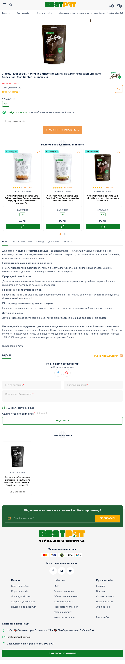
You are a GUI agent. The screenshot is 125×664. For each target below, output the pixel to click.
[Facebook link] (53, 571)
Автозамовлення (63, 601)
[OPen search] (10, 5)
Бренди (100, 591)
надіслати (62, 420)
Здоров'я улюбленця (23, 601)
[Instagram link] (62, 571)
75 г (22, 214)
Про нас (100, 586)
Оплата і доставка (64, 591)
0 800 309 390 (45, 643)
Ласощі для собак (44, 13)
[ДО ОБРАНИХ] (119, 89)
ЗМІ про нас (103, 607)
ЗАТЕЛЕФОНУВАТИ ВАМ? (62, 653)
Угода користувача (64, 617)
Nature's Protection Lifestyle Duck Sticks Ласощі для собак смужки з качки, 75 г (102, 198)
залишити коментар (106, 356)
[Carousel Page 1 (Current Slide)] (60, 234)
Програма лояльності (66, 607)
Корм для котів (19, 591)
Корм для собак (23, 13)
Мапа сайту (102, 617)
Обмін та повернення (66, 596)
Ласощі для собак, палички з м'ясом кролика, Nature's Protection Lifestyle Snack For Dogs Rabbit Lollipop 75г (17, 481)
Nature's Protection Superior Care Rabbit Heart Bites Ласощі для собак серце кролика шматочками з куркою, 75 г (22, 199)
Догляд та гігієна (20, 596)
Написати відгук (11, 92)
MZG (56, 586)
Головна (5, 13)
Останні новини (105, 596)
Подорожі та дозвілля (23, 607)
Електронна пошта (77, 385)
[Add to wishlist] (38, 151)
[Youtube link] (70, 571)
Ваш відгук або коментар (18, 394)
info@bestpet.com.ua (18, 637)
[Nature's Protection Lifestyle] (115, 76)
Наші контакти (104, 601)
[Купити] (23, 226)
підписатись (107, 518)
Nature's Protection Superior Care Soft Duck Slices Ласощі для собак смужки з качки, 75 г (62, 198)
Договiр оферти (63, 612)
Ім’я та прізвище (14, 385)
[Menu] (4, 5)
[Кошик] (111, 5)
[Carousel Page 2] (65, 234)
